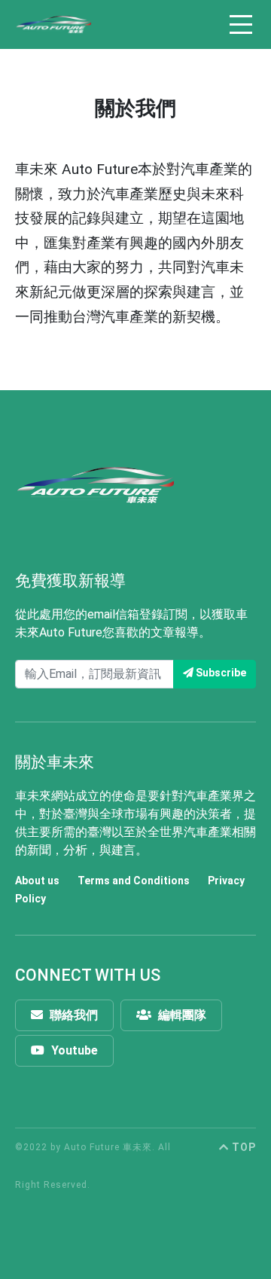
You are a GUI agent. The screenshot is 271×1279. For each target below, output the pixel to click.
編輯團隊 (180, 1015)
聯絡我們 (72, 1015)
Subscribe (219, 673)
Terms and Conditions (134, 881)
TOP (242, 1147)
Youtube (73, 1050)
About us (37, 881)
